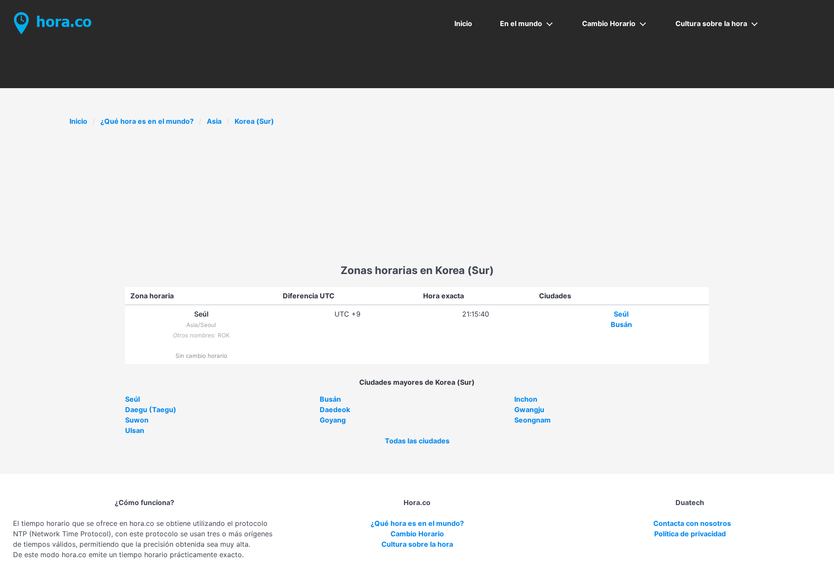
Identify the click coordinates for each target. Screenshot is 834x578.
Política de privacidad (690, 533)
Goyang (333, 420)
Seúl (621, 314)
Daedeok (335, 409)
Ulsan (134, 430)
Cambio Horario (608, 23)
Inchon (525, 399)
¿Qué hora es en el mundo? (147, 121)
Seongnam (532, 420)
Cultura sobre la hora (711, 23)
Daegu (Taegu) (150, 409)
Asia (214, 121)
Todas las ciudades (417, 440)
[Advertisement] (417, 197)
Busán (621, 324)
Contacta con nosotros (692, 523)
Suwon (137, 420)
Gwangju (529, 409)
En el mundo (521, 23)
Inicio (463, 23)
